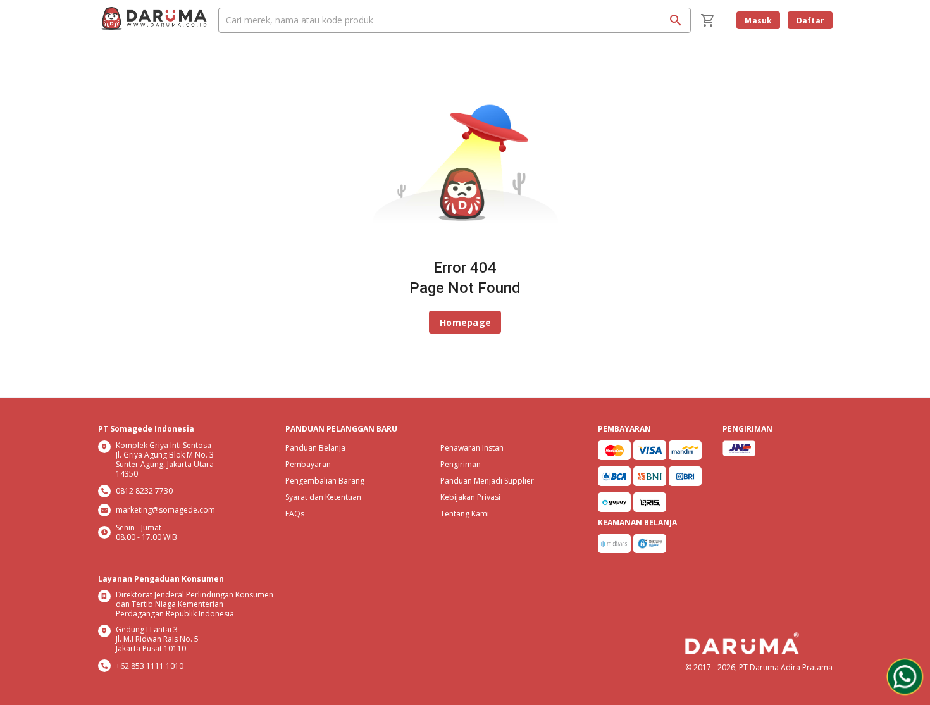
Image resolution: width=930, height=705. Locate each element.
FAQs (294, 513)
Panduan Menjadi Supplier (487, 480)
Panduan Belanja (315, 447)
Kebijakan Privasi (470, 497)
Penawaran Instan (472, 447)
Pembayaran (308, 464)
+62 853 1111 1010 (149, 666)
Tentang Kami (464, 513)
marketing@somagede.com (165, 510)
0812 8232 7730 (144, 491)
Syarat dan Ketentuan (323, 497)
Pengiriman (460, 464)
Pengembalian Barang (324, 480)
